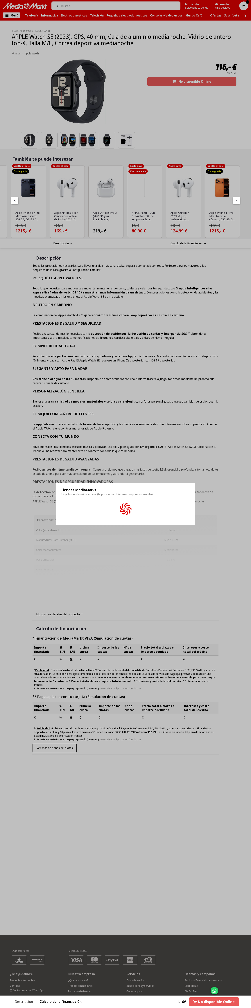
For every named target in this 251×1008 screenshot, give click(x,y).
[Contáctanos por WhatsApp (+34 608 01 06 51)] (247, 992)
